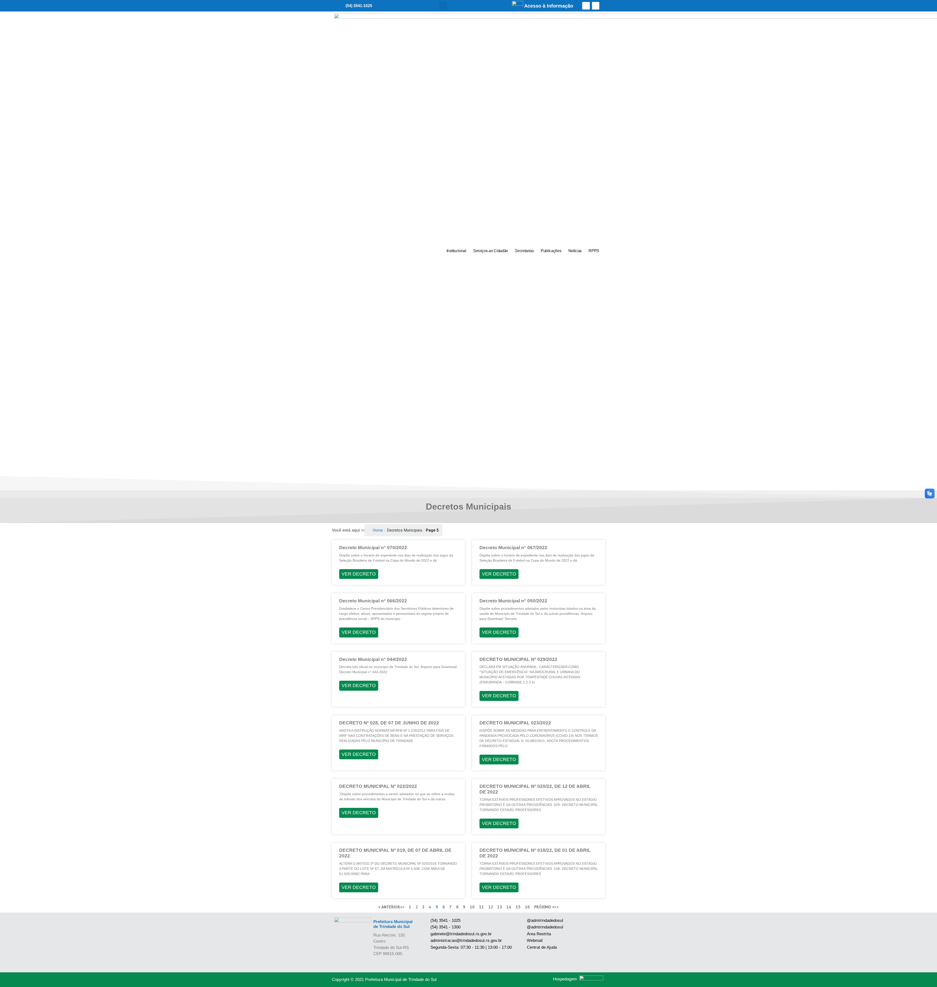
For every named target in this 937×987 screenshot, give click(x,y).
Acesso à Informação (548, 6)
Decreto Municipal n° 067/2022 (513, 547)
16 (527, 906)
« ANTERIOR (389, 906)
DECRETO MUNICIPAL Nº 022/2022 (378, 786)
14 (508, 906)
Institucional (456, 251)
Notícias (575, 251)
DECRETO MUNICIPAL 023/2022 (515, 722)
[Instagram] (596, 6)
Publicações (551, 251)
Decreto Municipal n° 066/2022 (373, 600)
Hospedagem (565, 979)
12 (490, 906)
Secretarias (524, 251)
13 (499, 906)
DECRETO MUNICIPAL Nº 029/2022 (518, 659)
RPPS (594, 251)
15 (518, 906)
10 (472, 906)
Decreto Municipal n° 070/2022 (373, 547)
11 (481, 906)
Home (378, 530)
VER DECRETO (359, 573)
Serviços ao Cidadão (490, 251)
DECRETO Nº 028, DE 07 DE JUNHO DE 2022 (389, 722)
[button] (443, 6)
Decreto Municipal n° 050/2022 (513, 600)
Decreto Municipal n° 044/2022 (373, 659)
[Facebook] (586, 6)
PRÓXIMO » (544, 906)
